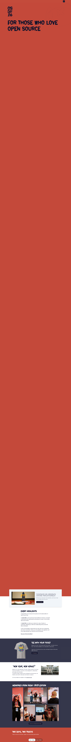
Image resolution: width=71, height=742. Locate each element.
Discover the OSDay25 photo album (35, 723)
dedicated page (29, 677)
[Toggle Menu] (64, 1)
